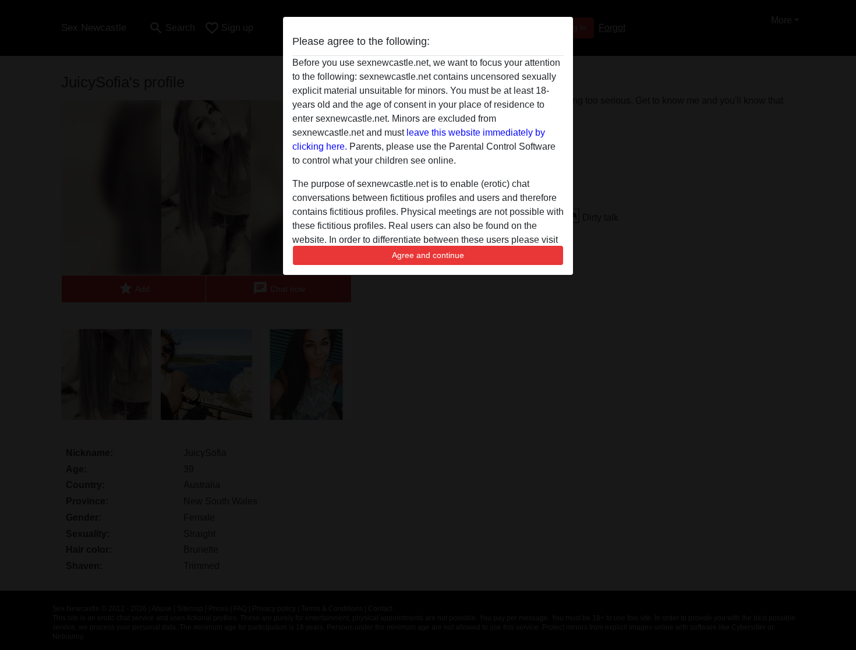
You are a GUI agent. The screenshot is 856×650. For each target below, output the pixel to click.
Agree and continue (428, 255)
